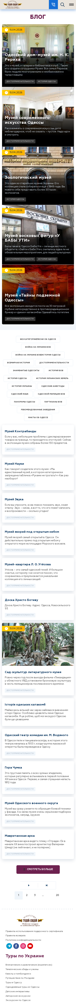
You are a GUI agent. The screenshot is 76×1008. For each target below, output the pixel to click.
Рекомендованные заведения (38, 410)
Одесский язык (19, 394)
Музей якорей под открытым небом (32, 531)
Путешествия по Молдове (20, 978)
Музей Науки (14, 463)
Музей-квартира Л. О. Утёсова (28, 564)
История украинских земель (52, 378)
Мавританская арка (20, 835)
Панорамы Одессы (24, 402)
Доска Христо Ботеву (21, 600)
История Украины (22, 386)
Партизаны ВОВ (53, 402)
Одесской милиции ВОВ (51, 394)
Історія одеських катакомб (25, 704)
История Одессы (47, 81)
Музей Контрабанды (20, 431)
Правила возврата (15, 936)
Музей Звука (14, 499)
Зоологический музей (28, 178)
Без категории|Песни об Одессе (38, 339)
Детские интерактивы (18, 991)
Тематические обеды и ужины (22, 969)
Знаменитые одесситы (26, 370)
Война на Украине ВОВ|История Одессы (38, 355)
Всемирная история (18, 363)
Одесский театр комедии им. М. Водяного (36, 735)
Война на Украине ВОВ (38, 347)
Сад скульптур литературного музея (33, 672)
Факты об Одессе (38, 417)
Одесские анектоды (52, 386)
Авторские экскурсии (18, 996)
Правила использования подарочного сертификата (34, 931)
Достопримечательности (20, 81)
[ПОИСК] (62, 4)
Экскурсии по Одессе (18, 1000)
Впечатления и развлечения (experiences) (29, 965)
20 (57, 895)
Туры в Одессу (14, 983)
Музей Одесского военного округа (31, 803)
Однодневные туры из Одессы (22, 987)
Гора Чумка (13, 767)
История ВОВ (56, 370)
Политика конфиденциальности (23, 940)
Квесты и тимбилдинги (18, 974)
